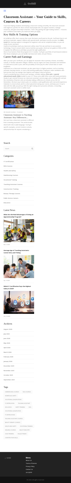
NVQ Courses (8, 166)
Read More (19, 230)
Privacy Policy (30, 466)
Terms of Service (31, 463)
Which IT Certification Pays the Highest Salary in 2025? (17, 287)
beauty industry (25, 430)
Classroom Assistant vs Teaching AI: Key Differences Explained (18, 116)
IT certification (9, 403)
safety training (20, 407)
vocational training (26, 426)
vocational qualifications (13, 399)
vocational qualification (13, 411)
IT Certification (9, 161)
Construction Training (11, 189)
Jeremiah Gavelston (10, 112)
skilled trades (22, 434)
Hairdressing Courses (11, 175)
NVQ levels (8, 407)
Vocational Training (10, 180)
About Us (29, 460)
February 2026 (8, 357)
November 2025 (9, 370)
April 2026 (7, 347)
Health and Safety (10, 171)
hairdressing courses (12, 392)
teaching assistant (24, 403)
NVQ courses (27, 392)
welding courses (10, 430)
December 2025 (9, 366)
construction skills (11, 437)
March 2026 (7, 352)
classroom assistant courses (35, 78)
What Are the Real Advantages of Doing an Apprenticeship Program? (18, 216)
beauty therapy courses (12, 422)
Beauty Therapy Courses (12, 193)
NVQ (30, 407)
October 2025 (8, 375)
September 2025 (9, 380)
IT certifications (10, 415)
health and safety (10, 426)
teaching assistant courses (14, 418)
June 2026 (7, 338)
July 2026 (7, 334)
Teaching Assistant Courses (13, 184)
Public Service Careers (11, 198)
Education (7, 203)
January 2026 (8, 361)
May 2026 (7, 343)
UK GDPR (29, 472)
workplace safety (10, 396)
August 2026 (8, 329)
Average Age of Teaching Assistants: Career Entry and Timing (16, 251)
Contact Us (29, 469)
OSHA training (9, 434)
